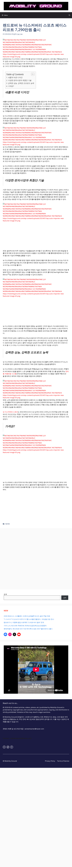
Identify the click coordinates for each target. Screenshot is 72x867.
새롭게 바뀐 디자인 (15, 77)
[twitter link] (8, 747)
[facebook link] (11, 747)
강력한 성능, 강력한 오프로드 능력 (21, 83)
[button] (69, 15)
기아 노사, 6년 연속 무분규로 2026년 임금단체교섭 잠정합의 (25, 625)
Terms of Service (63, 761)
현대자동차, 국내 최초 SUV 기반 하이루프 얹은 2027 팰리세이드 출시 (28, 629)
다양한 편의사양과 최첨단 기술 (19, 80)
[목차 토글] (32, 74)
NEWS (7, 524)
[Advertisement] (36, 236)
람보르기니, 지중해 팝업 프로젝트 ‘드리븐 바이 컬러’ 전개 (24, 622)
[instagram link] (4, 747)
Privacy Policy (50, 761)
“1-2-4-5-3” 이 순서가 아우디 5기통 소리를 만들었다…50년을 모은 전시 (29, 619)
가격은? (11, 86)
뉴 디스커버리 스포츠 (10, 412)
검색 (5, 594)
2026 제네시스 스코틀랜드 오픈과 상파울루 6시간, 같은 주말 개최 (27, 616)
